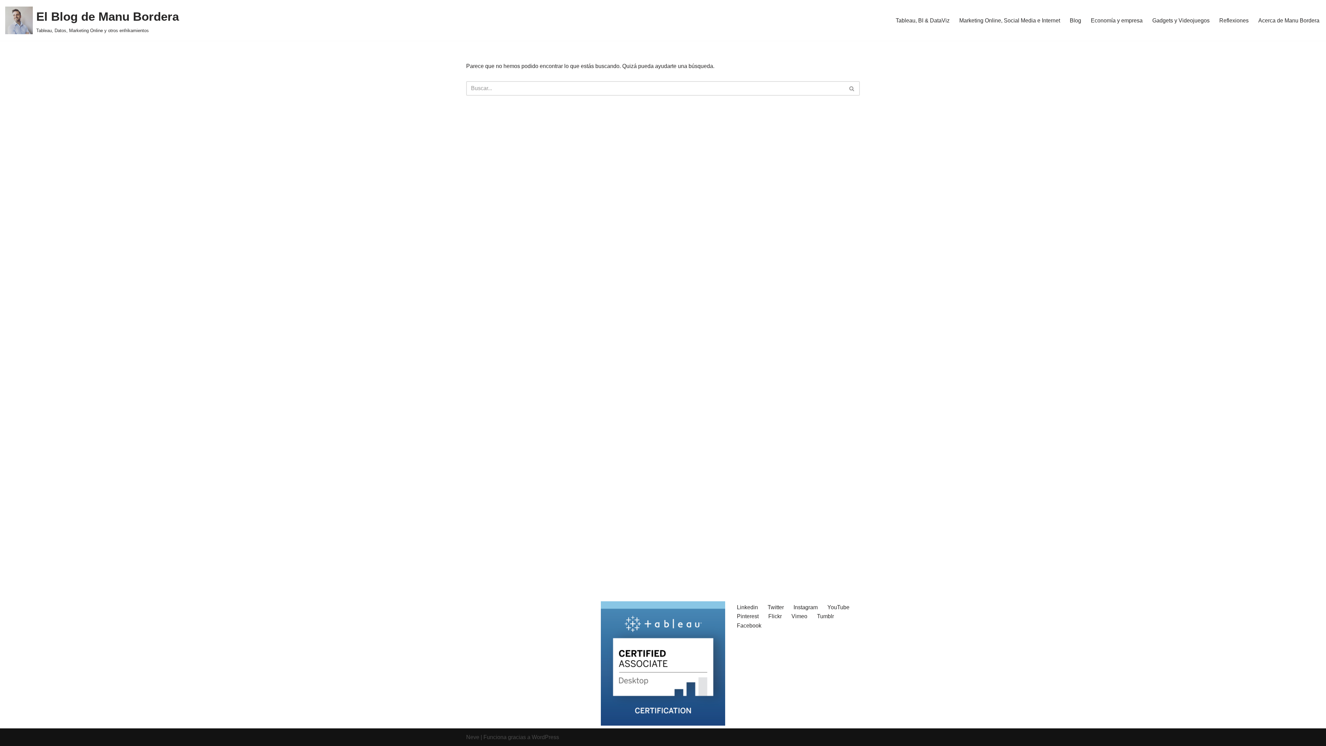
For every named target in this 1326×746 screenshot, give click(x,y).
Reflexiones (1234, 20)
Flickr (775, 616)
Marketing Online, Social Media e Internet (1009, 20)
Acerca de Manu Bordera (1288, 20)
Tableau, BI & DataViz (923, 20)
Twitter (776, 607)
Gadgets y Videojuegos (1181, 20)
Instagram (806, 607)
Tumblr (825, 616)
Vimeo (799, 616)
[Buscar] (852, 88)
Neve (472, 737)
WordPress (545, 737)
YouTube (838, 607)
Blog (1075, 20)
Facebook (749, 626)
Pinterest (748, 616)
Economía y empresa (1117, 20)
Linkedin (747, 607)
